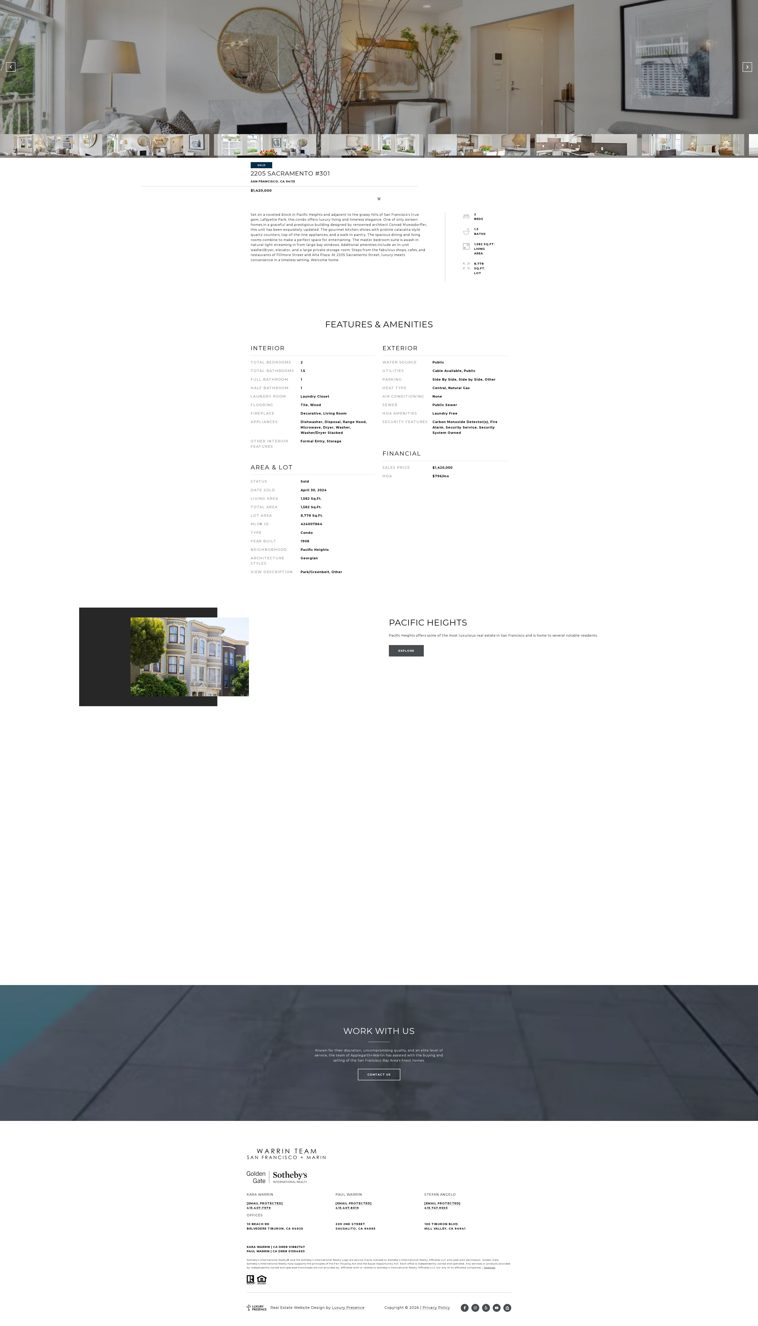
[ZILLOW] (507, 1308)
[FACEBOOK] (465, 1308)
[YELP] (486, 1308)
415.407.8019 (347, 1208)
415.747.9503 (436, 1208)
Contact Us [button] (379, 1074)
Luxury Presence (348, 1307)
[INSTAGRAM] (475, 1308)
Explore (406, 651)
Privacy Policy (436, 1307)
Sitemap (489, 1267)
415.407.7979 (259, 1208)
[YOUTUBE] (497, 1308)
